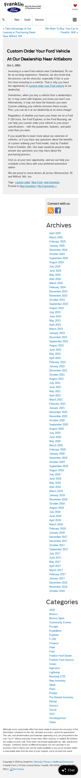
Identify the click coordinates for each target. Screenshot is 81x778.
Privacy (47, 762)
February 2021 (57, 403)
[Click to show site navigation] (75, 20)
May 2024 (55, 274)
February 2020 (57, 449)
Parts (52, 688)
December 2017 (58, 536)
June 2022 (55, 349)
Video (52, 722)
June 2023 (55, 316)
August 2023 (56, 308)
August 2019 (56, 470)
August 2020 (56, 428)
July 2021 (54, 382)
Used (27, 19)
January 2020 (57, 453)
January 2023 (57, 333)
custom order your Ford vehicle (46, 85)
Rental (53, 701)
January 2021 (57, 407)
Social (52, 709)
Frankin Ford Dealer (60, 655)
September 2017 (58, 549)
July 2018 (54, 511)
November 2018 (58, 499)
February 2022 (57, 362)
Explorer (54, 634)
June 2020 (55, 437)
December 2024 (58, 249)
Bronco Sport (56, 618)
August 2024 (56, 262)
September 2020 (58, 424)
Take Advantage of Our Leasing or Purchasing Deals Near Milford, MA (19, 32)
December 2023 (58, 291)
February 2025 (57, 241)
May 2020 (55, 441)
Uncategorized (57, 718)
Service (39, 19)
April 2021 (55, 395)
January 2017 (57, 578)
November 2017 (58, 541)
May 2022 (55, 353)
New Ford (36, 182)
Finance (53, 643)
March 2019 (56, 491)
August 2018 (56, 507)
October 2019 (57, 462)
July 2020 (54, 432)
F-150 (52, 639)
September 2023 (58, 303)
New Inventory (28, 186)
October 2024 (57, 254)
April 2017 (55, 565)
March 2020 (56, 445)
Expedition (55, 630)
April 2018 (55, 520)
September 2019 (58, 466)
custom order (22, 182)
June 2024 (55, 270)
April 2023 (55, 324)
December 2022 (58, 337)
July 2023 (54, 312)
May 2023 (55, 320)
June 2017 (55, 557)
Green (52, 664)
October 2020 (57, 420)
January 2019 (57, 495)
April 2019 (55, 486)
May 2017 (55, 561)
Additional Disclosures (63, 762)
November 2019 (58, 457)
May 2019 (55, 482)
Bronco (53, 614)
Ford (51, 651)
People (53, 693)
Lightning (54, 672)
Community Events (60, 622)
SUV (52, 713)
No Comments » (47, 186)
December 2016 (58, 582)
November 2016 (58, 586)
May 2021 (55, 391)
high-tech (54, 668)
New (16, 19)
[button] (3, 20)
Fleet (52, 647)
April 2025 (55, 233)
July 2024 (54, 266)
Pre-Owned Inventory (61, 697)
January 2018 (57, 532)
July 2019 (54, 474)
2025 (52, 609)
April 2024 (55, 278)
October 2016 (57, 590)
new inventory (52, 182)
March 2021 (56, 399)
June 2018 (55, 516)
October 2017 (57, 545)
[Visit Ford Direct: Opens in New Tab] (17, 769)
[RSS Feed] (51, 210)
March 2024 (56, 283)
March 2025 (56, 237)
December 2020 (58, 412)
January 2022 (57, 366)
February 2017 (57, 574)
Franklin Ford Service (61, 659)
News (52, 684)
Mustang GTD (57, 676)
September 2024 (58, 258)
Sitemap (38, 762)
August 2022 (56, 345)
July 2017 (54, 553)
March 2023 (56, 328)
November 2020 (58, 416)
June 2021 (55, 387)
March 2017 (56, 570)
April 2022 (55, 358)
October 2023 (57, 299)
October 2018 (57, 503)
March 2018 (56, 524)
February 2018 (57, 528)
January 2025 (57, 245)
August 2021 (56, 378)
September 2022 (58, 341)
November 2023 (58, 295)
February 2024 (57, 287)
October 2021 (57, 374)
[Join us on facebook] (58, 210)
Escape (53, 626)
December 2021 (58, 370)
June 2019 (55, 478)
